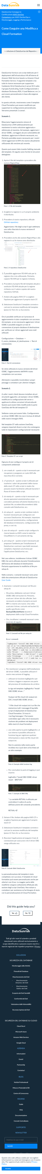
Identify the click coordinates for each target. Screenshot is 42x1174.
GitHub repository (11, 222)
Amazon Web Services (21, 1037)
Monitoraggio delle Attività (21, 966)
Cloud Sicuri (21, 1026)
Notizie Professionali (21, 1082)
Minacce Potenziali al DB (21, 1088)
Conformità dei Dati (21, 999)
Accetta (8, 1168)
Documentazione (21, 1115)
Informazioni (21, 1054)
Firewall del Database (21, 971)
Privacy (37, 946)
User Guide (6, 580)
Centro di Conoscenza (21, 1093)
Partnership (21, 1065)
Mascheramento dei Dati (21, 977)
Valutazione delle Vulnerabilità (21, 1004)
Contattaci (21, 1070)
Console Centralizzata (21, 1121)
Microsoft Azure (21, 1032)
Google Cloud (21, 1043)
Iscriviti (10, 1146)
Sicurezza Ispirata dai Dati (21, 1010)
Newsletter (21, 1133)
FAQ (21, 1110)
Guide (21, 1104)
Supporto (21, 1127)
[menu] (38, 4)
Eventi (21, 1059)
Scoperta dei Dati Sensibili (21, 993)
